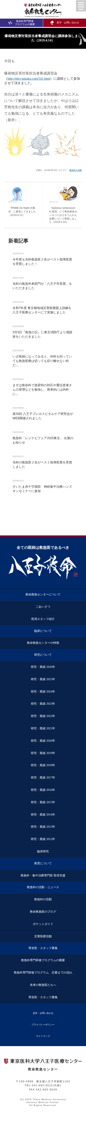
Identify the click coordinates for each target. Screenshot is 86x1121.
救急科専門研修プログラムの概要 (25, 23)
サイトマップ (43, 1036)
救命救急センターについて (43, 594)
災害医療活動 (43, 936)
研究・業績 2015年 (43, 802)
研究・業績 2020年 (43, 740)
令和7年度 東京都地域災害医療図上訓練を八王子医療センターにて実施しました (42, 310)
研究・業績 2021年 (43, 728)
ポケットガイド (43, 924)
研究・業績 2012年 (43, 839)
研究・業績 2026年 (43, 666)
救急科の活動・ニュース (43, 887)
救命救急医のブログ (43, 911)
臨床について (43, 630)
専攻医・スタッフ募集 (43, 948)
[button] (81, 6)
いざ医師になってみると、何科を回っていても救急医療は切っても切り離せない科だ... (42, 361)
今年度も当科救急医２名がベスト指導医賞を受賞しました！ (42, 262)
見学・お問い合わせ (43, 1013)
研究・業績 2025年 (43, 679)
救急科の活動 (75, 170)
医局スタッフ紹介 (43, 619)
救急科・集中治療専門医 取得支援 (43, 875)
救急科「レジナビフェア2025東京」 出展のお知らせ (43, 440)
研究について (43, 654)
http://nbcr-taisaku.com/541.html (29, 78)
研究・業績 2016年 (43, 789)
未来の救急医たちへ (43, 984)
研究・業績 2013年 (43, 826)
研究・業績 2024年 (43, 691)
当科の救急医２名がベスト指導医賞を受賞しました (42, 464)
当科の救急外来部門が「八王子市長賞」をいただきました (42, 286)
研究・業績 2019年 (43, 753)
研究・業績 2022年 (43, 716)
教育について (43, 863)
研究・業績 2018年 (43, 765)
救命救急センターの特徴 (43, 642)
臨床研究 (43, 851)
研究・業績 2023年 (43, 703)
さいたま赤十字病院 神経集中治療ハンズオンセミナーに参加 (42, 489)
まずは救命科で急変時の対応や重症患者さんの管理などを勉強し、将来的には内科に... (42, 389)
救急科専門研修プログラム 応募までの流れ (43, 972)
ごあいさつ (43, 606)
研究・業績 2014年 (43, 814)
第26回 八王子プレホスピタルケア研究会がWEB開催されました (43, 416)
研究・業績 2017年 (43, 777)
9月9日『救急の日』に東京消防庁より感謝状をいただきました (42, 334)
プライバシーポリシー (43, 1024)
